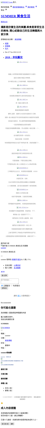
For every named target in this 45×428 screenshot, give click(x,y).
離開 (12, 424)
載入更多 (4, 275)
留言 (19, 259)
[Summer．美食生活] (2, 359)
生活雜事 (17, 268)
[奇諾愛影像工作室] (2, 363)
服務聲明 (22, 399)
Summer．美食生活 (6, 357)
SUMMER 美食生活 (15, 16)
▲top (3, 271)
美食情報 (18, 39)
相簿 (6, 43)
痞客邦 (14, 259)
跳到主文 (4, 22)
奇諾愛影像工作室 (18, 360)
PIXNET (9, 397)
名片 (6, 48)
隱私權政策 (37, 397)
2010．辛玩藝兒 (14, 57)
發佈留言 (4, 288)
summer (3, 248)
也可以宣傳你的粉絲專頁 (7, 360)
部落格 (7, 46)
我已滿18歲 (5, 424)
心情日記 (17, 265)
